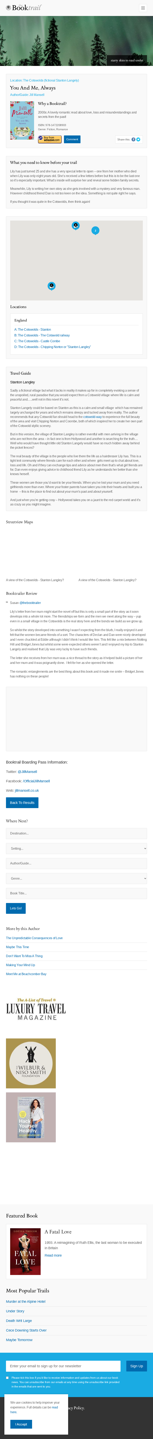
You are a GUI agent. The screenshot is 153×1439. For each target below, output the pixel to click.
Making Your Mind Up (20, 965)
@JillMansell (27, 772)
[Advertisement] (76, 719)
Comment (72, 139)
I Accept (21, 1424)
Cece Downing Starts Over (26, 1330)
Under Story (15, 1311)
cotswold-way (92, 417)
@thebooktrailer (30, 603)
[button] (75, 226)
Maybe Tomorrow (19, 1340)
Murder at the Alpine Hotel (25, 1302)
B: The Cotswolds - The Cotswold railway (42, 335)
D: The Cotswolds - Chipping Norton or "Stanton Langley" (52, 347)
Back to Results (22, 803)
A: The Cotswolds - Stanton (32, 329)
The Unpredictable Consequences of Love (34, 938)
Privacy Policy (72, 1408)
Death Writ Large (19, 1321)
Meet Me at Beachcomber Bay (26, 974)
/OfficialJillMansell (36, 781)
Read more (53, 1255)
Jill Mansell (36, 94)
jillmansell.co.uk (27, 791)
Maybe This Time (17, 947)
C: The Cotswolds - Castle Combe (37, 341)
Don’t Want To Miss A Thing (24, 956)
